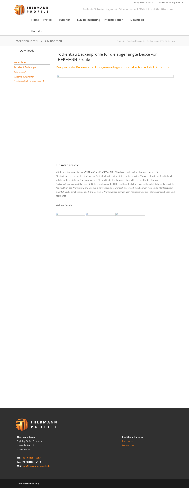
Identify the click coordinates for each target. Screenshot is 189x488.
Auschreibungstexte (23, 76)
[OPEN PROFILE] (53, 19)
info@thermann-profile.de (36, 466)
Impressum (127, 441)
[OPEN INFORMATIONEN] (125, 19)
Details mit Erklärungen (25, 67)
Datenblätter (20, 62)
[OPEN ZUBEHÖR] (72, 19)
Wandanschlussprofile (136, 41)
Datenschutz (128, 445)
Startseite (121, 41)
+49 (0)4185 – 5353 (31, 457)
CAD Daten (19, 71)
